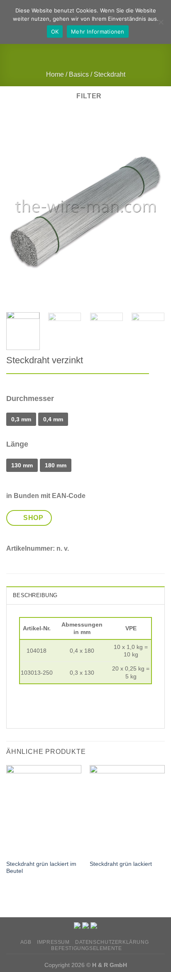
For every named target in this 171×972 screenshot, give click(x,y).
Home (55, 74)
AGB (26, 942)
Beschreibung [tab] (35, 595)
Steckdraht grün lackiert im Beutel (41, 868)
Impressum (53, 942)
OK (55, 31)
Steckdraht (109, 74)
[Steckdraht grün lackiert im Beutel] (43, 810)
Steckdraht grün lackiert (121, 864)
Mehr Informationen (98, 31)
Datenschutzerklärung (112, 942)
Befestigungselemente (86, 948)
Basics (79, 74)
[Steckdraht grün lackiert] (127, 810)
